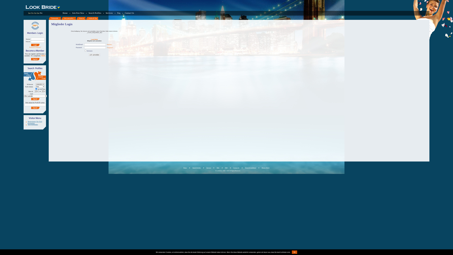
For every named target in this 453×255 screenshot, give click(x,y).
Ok (294, 252)
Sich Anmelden (33, 124)
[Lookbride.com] (42, 9)
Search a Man (29, 76)
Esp (38, 13)
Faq (118, 13)
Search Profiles (95, 13)
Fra (35, 13)
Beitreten (109, 44)
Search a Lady (40, 76)
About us (81, 18)
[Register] (35, 59)
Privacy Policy (266, 167)
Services (109, 13)
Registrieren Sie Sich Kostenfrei (35, 122)
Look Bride (94, 39)
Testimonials (54, 18)
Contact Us (129, 13)
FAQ (226, 167)
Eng (29, 13)
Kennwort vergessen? (35, 47)
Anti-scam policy (68, 18)
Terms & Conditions (250, 167)
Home (65, 13)
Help (218, 167)
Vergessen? (110, 47)
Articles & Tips (92, 18)
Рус (32, 13)
